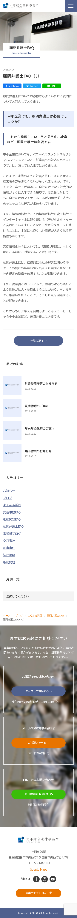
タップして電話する (37, 691)
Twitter (34, 86)
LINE (53, 86)
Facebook (13, 86)
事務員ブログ (12, 533)
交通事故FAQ (12, 512)
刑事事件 (9, 548)
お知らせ (9, 490)
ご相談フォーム (37, 742)
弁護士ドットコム (36, 893)
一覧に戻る (37, 340)
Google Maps (38, 869)
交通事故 (9, 540)
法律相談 (9, 555)
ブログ (7, 498)
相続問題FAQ (12, 519)
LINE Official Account (36, 794)
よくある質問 (12, 505)
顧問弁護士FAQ (13, 526)
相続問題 (9, 562)
